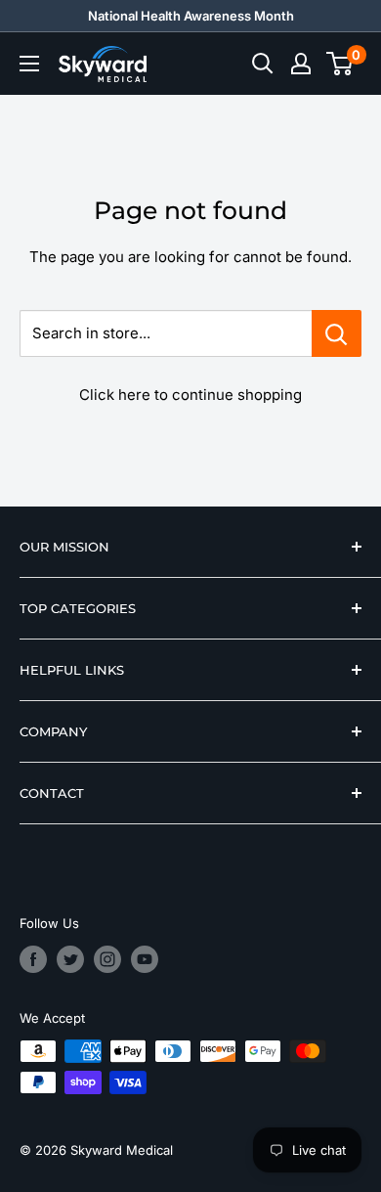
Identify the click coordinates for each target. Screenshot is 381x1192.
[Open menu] (29, 63)
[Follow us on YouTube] (144, 959)
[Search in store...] (336, 333)
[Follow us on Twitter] (70, 959)
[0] (340, 63)
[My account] (301, 63)
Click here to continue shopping (190, 394)
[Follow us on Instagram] (107, 959)
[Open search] (263, 63)
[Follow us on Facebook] (33, 959)
